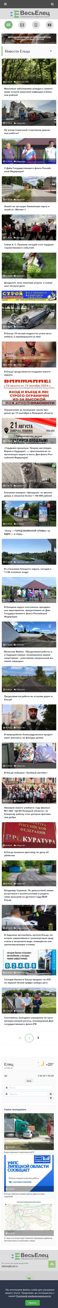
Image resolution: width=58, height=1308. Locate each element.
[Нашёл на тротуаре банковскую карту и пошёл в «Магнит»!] (29, 194)
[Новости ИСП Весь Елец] (29, 13)
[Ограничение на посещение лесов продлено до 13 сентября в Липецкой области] (29, 398)
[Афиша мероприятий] (22, 24)
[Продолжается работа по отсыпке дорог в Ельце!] (29, 684)
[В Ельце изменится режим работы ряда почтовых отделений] (29, 1173)
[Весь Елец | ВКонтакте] (29, 1278)
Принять (33, 1303)
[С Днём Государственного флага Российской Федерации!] (29, 156)
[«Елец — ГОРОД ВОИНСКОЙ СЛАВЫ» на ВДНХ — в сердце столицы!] (29, 519)
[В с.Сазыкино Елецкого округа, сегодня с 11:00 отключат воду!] (29, 557)
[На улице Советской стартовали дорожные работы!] (29, 118)
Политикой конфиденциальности (33, 1296)
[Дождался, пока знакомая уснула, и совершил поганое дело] (29, 271)
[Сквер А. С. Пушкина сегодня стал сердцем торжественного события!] (29, 233)
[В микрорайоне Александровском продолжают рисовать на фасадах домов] (29, 722)
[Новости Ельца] (9, 24)
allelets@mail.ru (10, 1266)
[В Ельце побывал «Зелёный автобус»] (29, 759)
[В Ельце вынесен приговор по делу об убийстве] (29, 840)
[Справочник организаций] (36, 24)
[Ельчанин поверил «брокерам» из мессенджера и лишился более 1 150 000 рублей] (29, 481)
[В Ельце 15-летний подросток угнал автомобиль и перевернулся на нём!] (29, 321)
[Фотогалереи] (50, 24)
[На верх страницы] (52, 1264)
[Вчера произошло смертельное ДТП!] (29, 1131)
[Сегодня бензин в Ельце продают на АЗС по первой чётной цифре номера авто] (29, 967)
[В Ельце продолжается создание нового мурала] (29, 360)
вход (29, 1080)
